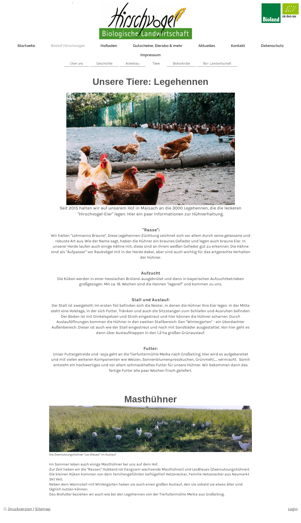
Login (293, 508)
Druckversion (20, 508)
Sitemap (42, 508)
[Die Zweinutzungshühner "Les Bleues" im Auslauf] (150, 429)
